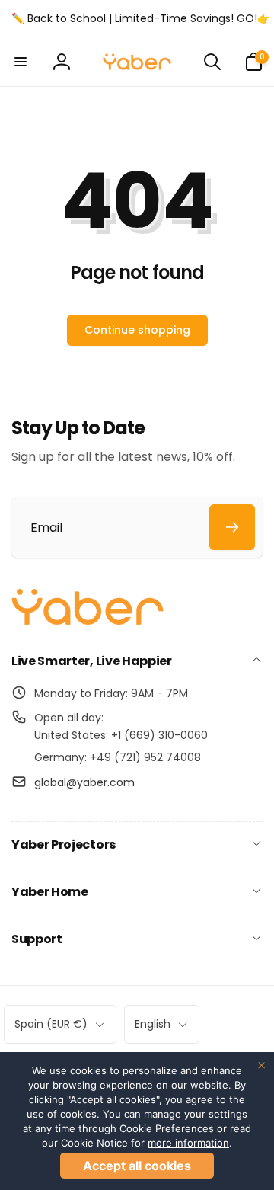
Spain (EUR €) (51, 1024)
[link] (140, 18)
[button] (20, 61)
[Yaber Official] (87, 621)
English (152, 1024)
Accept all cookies (137, 1165)
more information (188, 1143)
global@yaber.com (84, 782)
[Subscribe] (232, 527)
